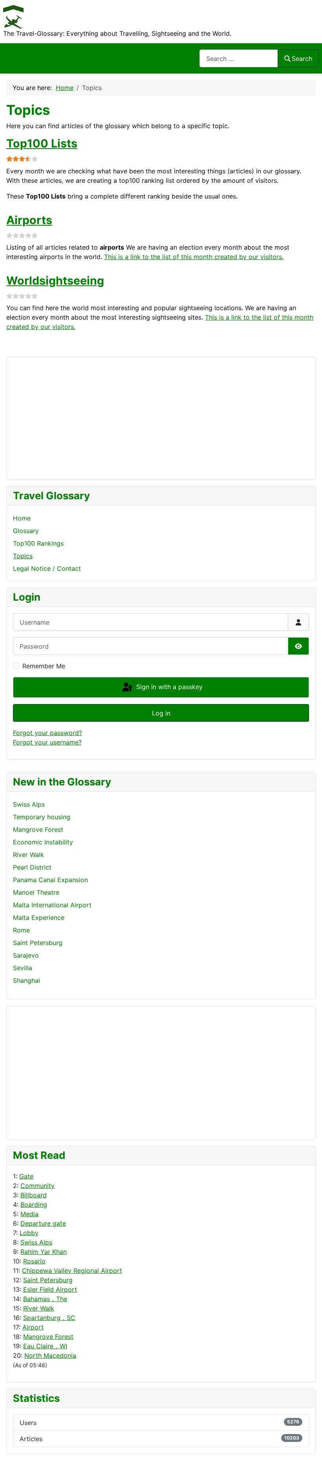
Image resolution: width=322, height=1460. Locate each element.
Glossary (26, 531)
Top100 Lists (41, 143)
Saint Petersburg (48, 1280)
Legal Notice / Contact (47, 568)
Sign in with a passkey (168, 687)
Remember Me (43, 666)
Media (29, 1214)
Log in (161, 713)
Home (22, 518)
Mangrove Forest (48, 1336)
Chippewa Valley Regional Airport (72, 1270)
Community (37, 1186)
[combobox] (238, 58)
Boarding (33, 1204)
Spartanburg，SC (49, 1318)
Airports (29, 220)
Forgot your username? (47, 742)
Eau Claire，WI (45, 1346)
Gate (26, 1176)
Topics (23, 556)
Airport (33, 1327)
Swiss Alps (36, 1242)
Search (302, 59)
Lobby (29, 1233)
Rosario (34, 1261)
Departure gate (43, 1223)
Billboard (33, 1195)
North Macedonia (50, 1355)
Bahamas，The (45, 1299)
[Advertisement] (44, 1072)
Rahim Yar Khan (43, 1252)
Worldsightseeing (55, 280)
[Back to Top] (308, 1445)
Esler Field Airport (50, 1289)
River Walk (38, 1308)
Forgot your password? (47, 733)
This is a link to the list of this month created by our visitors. (194, 257)
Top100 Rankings (38, 543)
